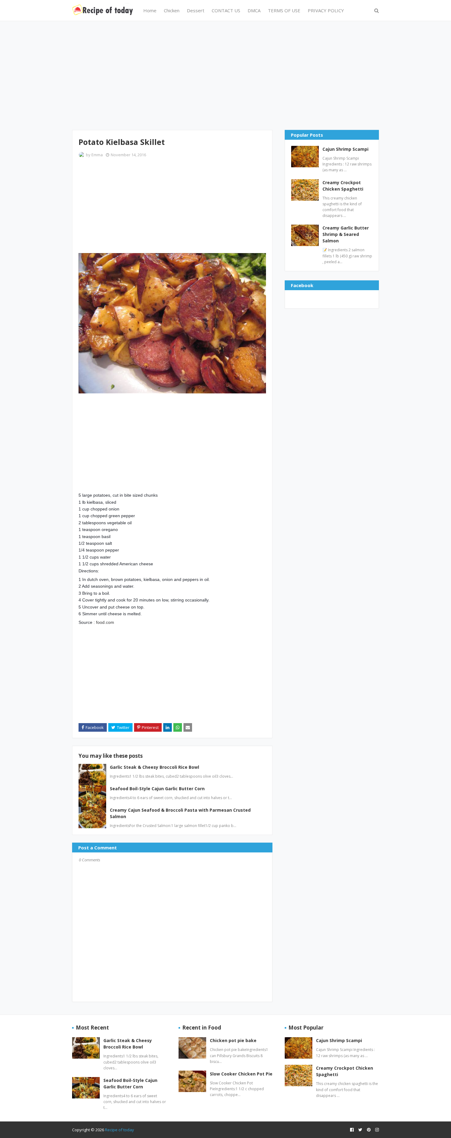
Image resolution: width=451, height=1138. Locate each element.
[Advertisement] (225, 75)
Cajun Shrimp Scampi (345, 149)
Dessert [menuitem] (195, 10)
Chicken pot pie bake (233, 1040)
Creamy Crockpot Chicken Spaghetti (342, 186)
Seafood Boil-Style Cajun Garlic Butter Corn (157, 788)
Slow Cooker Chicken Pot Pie (241, 1074)
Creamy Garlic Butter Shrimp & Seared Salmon (345, 234)
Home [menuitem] (149, 10)
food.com (105, 622)
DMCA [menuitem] (254, 10)
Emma (97, 154)
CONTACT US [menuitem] (226, 10)
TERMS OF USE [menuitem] (284, 10)
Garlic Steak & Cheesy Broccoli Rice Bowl (154, 767)
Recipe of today (119, 1129)
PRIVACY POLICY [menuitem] (326, 10)
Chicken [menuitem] (171, 10)
